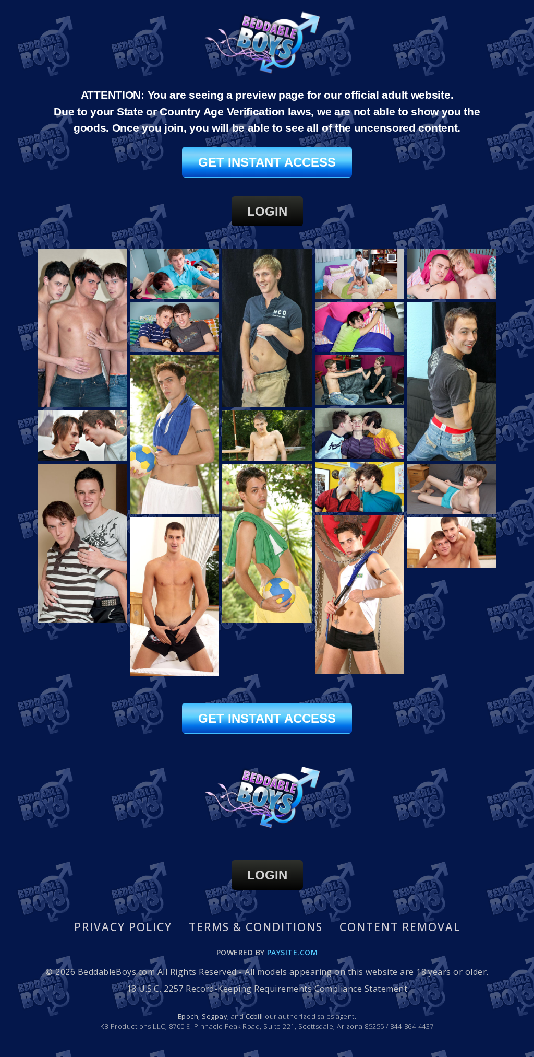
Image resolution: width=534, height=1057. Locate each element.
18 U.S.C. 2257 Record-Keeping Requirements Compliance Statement (267, 988)
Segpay (214, 1016)
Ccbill (254, 1016)
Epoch (188, 1016)
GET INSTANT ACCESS (267, 162)
